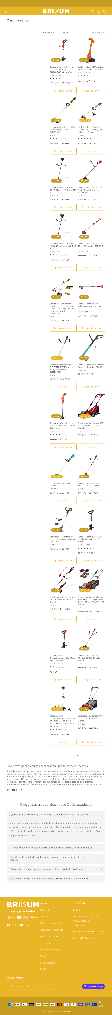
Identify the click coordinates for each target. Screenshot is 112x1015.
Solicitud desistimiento (51, 949)
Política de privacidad (50, 923)
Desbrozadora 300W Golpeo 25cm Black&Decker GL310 (91, 68)
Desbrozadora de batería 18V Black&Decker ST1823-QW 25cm (62, 425)
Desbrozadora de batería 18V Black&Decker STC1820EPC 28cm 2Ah (61, 69)
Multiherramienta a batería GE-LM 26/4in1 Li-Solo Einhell (63, 599)
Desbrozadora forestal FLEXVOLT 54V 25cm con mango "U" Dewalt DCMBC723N (61, 368)
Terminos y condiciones (51, 930)
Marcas (43, 956)
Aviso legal (45, 943)
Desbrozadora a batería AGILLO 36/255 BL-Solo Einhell (89, 658)
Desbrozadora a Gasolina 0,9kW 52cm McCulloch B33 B (63, 190)
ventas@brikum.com (84, 937)
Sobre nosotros (47, 962)
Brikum (50, 1011)
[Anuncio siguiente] (106, 3)
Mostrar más (13, 790)
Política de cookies (49, 936)
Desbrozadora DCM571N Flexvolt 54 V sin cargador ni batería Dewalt (90, 129)
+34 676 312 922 (94, 931)
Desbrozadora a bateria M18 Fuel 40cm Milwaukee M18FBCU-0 (91, 190)
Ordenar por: (48, 32)
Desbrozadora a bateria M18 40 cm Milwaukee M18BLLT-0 (91, 246)
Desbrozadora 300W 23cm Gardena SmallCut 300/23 (90, 366)
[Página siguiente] (85, 756)
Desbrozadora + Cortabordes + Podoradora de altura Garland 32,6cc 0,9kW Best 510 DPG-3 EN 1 (62, 719)
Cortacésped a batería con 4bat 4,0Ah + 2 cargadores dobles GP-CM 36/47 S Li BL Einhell (91, 601)
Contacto (44, 916)
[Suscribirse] (56, 986)
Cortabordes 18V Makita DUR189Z (61, 484)
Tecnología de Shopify (62, 1011)
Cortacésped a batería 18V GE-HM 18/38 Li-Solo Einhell (90, 718)
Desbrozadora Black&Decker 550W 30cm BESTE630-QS (62, 658)
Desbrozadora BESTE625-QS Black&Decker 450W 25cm (90, 539)
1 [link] (69, 755)
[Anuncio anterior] (5, 3)
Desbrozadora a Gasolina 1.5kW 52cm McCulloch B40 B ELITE (63, 246)
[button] (6, 11)
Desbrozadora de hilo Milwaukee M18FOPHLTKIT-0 (91, 306)
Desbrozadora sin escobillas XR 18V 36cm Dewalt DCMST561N (63, 129)
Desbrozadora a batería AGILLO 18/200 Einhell (89, 484)
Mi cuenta (45, 910)
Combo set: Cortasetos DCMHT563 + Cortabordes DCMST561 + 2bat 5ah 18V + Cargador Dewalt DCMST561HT (63, 309)
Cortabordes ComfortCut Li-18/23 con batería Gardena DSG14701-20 (63, 539)
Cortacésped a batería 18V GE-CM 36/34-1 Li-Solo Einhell (90, 425)
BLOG (43, 969)
